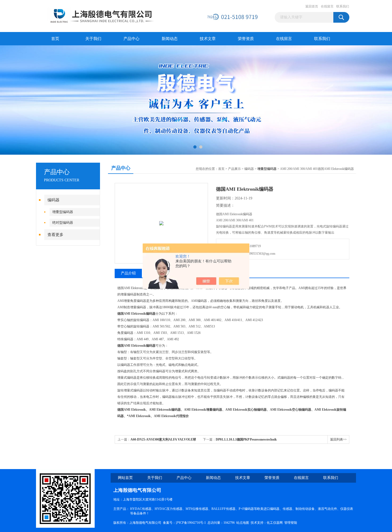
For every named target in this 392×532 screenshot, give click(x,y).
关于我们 (93, 39)
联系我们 (342, 6)
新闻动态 (170, 39)
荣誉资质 (246, 39)
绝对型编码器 (62, 223)
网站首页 (125, 478)
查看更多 (55, 235)
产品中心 (131, 39)
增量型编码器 (62, 212)
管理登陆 (290, 523)
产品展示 (234, 169)
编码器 (53, 200)
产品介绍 (128, 273)
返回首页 (311, 6)
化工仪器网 (275, 523)
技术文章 (208, 39)
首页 (55, 39)
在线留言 (327, 6)
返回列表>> (338, 439)
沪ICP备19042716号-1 (191, 523)
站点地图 (242, 523)
